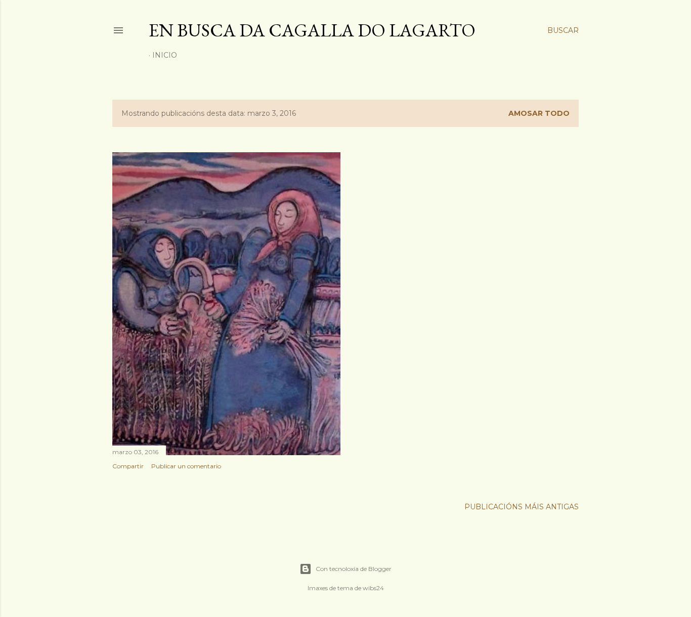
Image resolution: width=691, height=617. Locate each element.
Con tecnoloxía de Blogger (354, 568)
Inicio (164, 55)
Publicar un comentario (186, 466)
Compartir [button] (128, 466)
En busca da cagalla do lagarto (312, 30)
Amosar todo (539, 113)
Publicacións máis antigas (521, 506)
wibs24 (373, 588)
